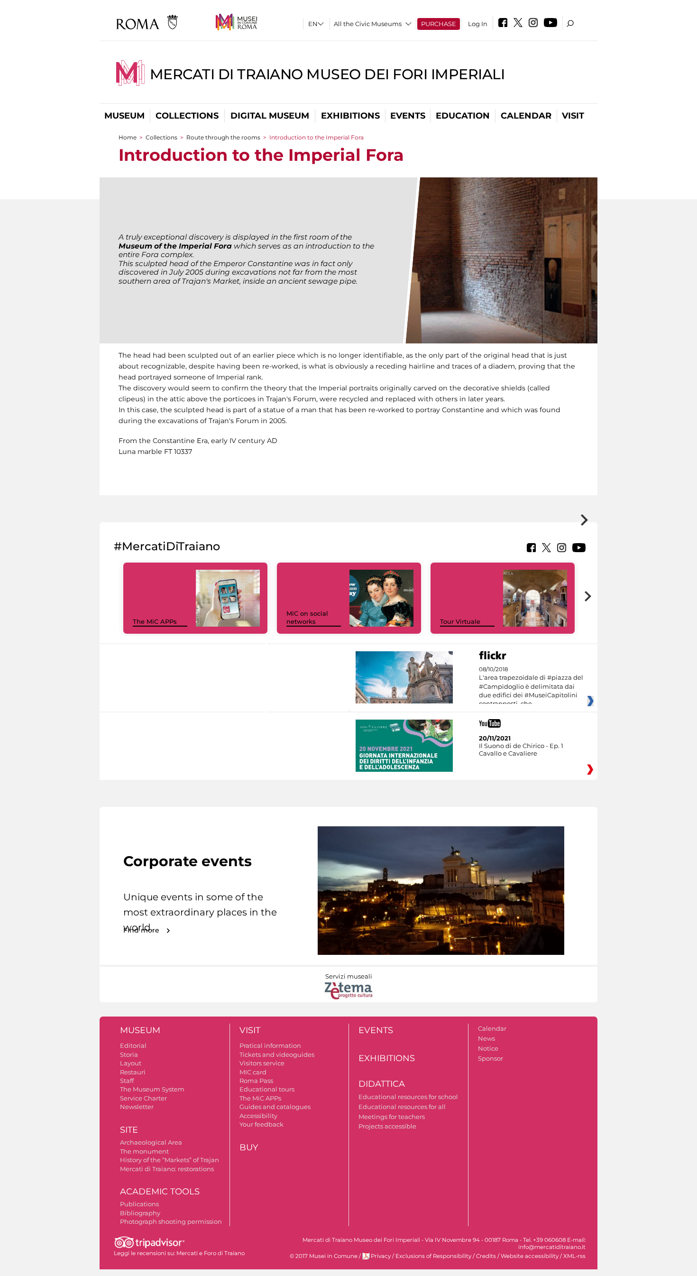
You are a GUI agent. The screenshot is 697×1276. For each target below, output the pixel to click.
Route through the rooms (223, 137)
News (486, 1038)
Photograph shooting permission (171, 1221)
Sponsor (490, 1058)
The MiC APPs (155, 621)
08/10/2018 (531, 687)
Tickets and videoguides (276, 1054)
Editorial (133, 1045)
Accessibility (258, 1115)
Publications (139, 1204)
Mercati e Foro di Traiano (210, 1253)
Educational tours (266, 1089)
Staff (127, 1080)
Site (129, 1130)
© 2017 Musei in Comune (324, 1256)
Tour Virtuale (460, 621)
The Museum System (152, 1089)
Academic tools (160, 1191)
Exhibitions (350, 116)
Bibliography (140, 1213)
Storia (129, 1054)
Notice (488, 1048)
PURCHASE (438, 24)
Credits (486, 1256)
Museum (124, 116)
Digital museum (269, 116)
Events (407, 116)
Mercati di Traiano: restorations (167, 1169)
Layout (130, 1063)
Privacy (381, 1256)
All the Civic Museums (368, 24)
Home (128, 137)
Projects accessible (387, 1126)
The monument (144, 1151)
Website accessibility (530, 1256)
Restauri (133, 1072)
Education (463, 116)
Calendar (526, 116)
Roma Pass (256, 1080)
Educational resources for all (402, 1106)
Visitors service (261, 1063)
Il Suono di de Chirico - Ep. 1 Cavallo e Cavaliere (521, 749)
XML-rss (574, 1256)
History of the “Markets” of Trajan (169, 1160)
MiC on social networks (307, 617)
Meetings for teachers (391, 1116)
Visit (573, 116)
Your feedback (261, 1124)
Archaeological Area (151, 1142)
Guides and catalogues (275, 1106)
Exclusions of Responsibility (433, 1256)
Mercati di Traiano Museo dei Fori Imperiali (327, 74)
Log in (477, 24)
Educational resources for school (408, 1096)
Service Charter (143, 1098)
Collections (187, 116)
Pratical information (270, 1045)
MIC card (252, 1072)
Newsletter (137, 1106)
